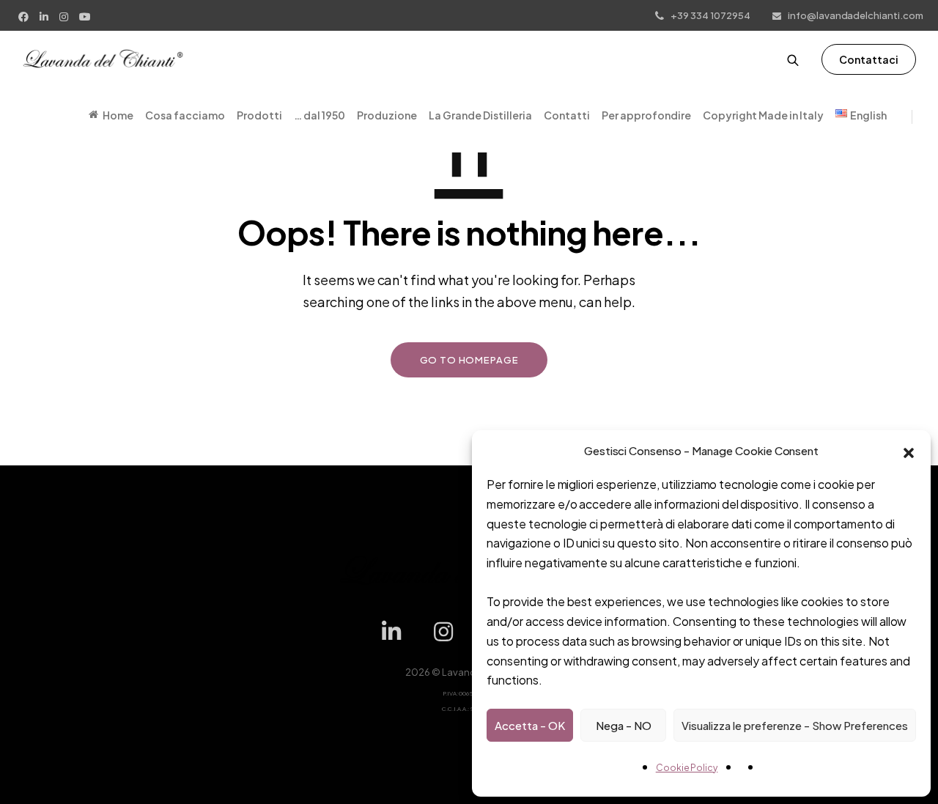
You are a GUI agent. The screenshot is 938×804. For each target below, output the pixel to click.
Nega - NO (623, 725)
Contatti (567, 115)
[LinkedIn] (46, 15)
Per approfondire (646, 115)
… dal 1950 (319, 115)
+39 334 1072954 (710, 15)
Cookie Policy (687, 767)
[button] (908, 450)
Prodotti (259, 115)
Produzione (387, 115)
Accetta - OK (530, 725)
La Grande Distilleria (480, 115)
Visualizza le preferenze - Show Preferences (795, 725)
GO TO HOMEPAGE (469, 360)
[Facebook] (25, 15)
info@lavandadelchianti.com (855, 15)
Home (118, 115)
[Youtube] (87, 15)
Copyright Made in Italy (763, 115)
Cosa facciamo (185, 115)
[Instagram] (65, 15)
